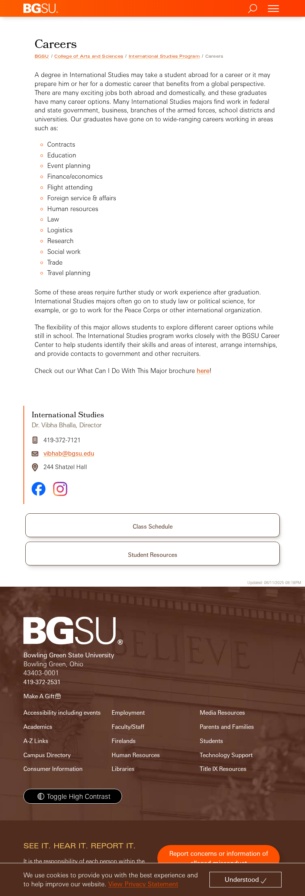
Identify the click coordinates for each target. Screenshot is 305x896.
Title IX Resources (223, 768)
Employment (128, 712)
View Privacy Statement (143, 884)
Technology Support (226, 755)
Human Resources (136, 755)
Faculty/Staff (128, 726)
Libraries (123, 768)
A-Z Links (35, 740)
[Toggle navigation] (273, 8)
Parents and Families (227, 726)
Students (211, 740)
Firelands (124, 740)
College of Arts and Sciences (88, 56)
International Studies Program (164, 56)
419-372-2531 (42, 682)
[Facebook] (39, 489)
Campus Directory (47, 755)
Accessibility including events (62, 712)
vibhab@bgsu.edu (69, 453)
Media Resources (222, 712)
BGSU (42, 56)
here (203, 370)
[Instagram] (60, 489)
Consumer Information (53, 768)
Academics (37, 726)
